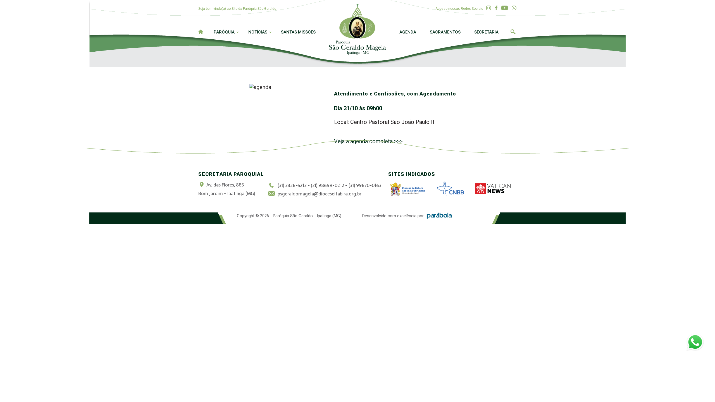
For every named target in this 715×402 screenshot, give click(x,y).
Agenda (407, 32)
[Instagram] (488, 8)
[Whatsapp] (514, 8)
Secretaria (486, 32)
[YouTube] (504, 8)
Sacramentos (445, 32)
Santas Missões (298, 32)
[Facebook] (496, 8)
